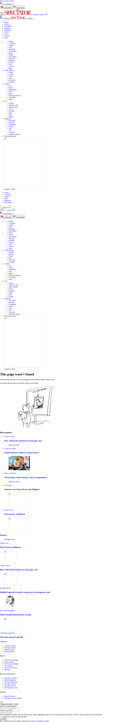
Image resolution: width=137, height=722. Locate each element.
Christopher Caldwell (7, 633)
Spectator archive (10, 684)
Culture (11, 45)
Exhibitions (12, 90)
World (11, 76)
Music (11, 93)
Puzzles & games (14, 134)
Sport (10, 113)
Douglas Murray (5, 588)
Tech (10, 47)
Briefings (7, 30)
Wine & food (13, 107)
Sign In (42, 14)
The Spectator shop (10, 682)
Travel (11, 109)
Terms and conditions (11, 664)
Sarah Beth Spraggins (7, 610)
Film (10, 92)
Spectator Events (10, 686)
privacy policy (44, 721)
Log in (16, 704)
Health (11, 117)
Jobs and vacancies (10, 668)
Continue (3, 719)
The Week (12, 121)
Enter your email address (8, 706)
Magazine (12, 49)
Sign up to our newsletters (13, 698)
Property (11, 111)
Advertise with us (10, 648)
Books (11, 88)
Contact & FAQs (10, 646)
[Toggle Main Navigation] (2, 14)
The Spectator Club (10, 688)
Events (6, 32)
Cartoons (12, 132)
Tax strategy (8, 666)
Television (12, 97)
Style (10, 115)
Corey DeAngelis (10, 448)
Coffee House (9, 70)
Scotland (11, 82)
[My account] (46, 14)
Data (10, 78)
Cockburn (12, 43)
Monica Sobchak (10, 473)
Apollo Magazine (10, 680)
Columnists (12, 124)
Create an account (6, 704)
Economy (12, 80)
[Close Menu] (2, 209)
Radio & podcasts (15, 95)
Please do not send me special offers (15, 717)
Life (5, 101)
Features (11, 122)
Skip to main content (7, 1)
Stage (10, 99)
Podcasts (7, 28)
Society (11, 74)
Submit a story (9, 650)
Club (6, 34)
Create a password (6, 710)
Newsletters (8, 26)
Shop (6, 38)
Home (6, 22)
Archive (7, 36)
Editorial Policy (9, 652)
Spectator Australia (10, 678)
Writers (6, 24)
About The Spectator (11, 660)
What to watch (13, 105)
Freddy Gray (8, 510)
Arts (10, 86)
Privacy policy (9, 662)
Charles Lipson (9, 436)
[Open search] (1, 207)
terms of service (31, 721)
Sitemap (7, 670)
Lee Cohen (8, 485)
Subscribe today (9, 696)
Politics (11, 41)
